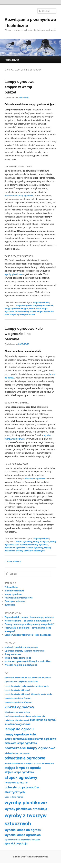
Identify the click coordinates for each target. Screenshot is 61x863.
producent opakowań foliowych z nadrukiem (28, 661)
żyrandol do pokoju (16, 843)
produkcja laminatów (14, 763)
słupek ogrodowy (45, 311)
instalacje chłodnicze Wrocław (18, 702)
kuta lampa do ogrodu (43, 720)
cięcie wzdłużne (11, 681)
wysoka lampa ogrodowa (23, 834)
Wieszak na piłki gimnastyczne (21, 664)
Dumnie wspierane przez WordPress (30, 856)
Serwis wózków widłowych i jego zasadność (28, 634)
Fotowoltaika (11, 587)
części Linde (46, 694)
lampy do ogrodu (24, 305)
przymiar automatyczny (44, 763)
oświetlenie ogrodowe (25, 311)
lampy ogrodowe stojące (16, 308)
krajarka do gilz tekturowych (17, 720)
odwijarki (9, 753)
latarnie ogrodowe (45, 739)
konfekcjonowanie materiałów (18, 716)
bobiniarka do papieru (41, 677)
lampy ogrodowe (41, 302)
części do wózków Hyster (16, 686)
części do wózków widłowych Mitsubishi (22, 694)
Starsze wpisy (13, 561)
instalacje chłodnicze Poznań (17, 698)
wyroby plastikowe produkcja (26, 808)
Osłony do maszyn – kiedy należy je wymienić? (30, 624)
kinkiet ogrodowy (24, 541)
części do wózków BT (28, 681)
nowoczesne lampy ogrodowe (19, 195)
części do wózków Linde (38, 686)
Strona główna (12, 59)
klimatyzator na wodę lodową (17, 712)
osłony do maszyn (21, 753)
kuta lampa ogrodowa (17, 724)
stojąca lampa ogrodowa (19, 772)
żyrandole (10, 604)
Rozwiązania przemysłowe (19, 597)
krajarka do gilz (38, 716)
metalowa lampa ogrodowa (21, 743)
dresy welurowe (13, 654)
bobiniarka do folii (23, 677)
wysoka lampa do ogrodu (23, 829)
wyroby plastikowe (14, 274)
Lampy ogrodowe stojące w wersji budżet (19, 86)
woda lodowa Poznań (14, 797)
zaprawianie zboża (13, 839)
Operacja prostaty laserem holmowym (24, 650)
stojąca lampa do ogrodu (23, 767)
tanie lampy (10, 314)
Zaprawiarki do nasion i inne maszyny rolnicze (29, 617)
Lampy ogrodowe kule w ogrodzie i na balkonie (24, 333)
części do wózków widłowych (17, 690)
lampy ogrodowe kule (43, 305)
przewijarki (28, 763)
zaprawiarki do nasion (30, 839)
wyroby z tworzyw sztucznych (30, 550)
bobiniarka (9, 677)
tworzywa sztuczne (16, 782)
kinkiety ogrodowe (14, 590)
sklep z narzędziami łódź (18, 657)
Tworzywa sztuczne (15, 601)
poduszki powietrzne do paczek (21, 647)
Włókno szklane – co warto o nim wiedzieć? (28, 620)
